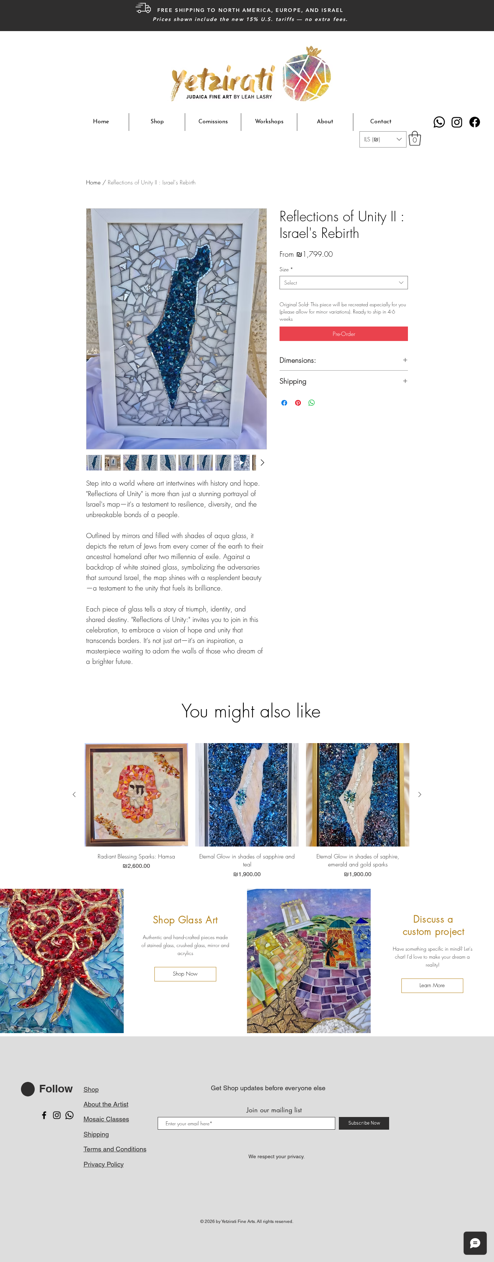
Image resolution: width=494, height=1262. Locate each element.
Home (93, 182)
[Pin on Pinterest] (298, 402)
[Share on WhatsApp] (311, 402)
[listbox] (382, 139)
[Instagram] (457, 122)
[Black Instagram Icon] (57, 1115)
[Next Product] (420, 794)
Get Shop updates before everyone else (268, 1088)
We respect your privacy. (276, 1156)
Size (286, 269)
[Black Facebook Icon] (44, 1115)
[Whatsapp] (439, 122)
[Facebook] (475, 122)
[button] (382, 139)
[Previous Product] (74, 794)
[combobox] (344, 283)
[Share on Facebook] (284, 402)
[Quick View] (136, 795)
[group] (247, 811)
